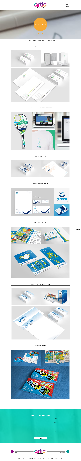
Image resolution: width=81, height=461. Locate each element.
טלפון (56, 427)
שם (56, 418)
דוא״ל (56, 422)
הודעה (56, 431)
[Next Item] (67, 76)
